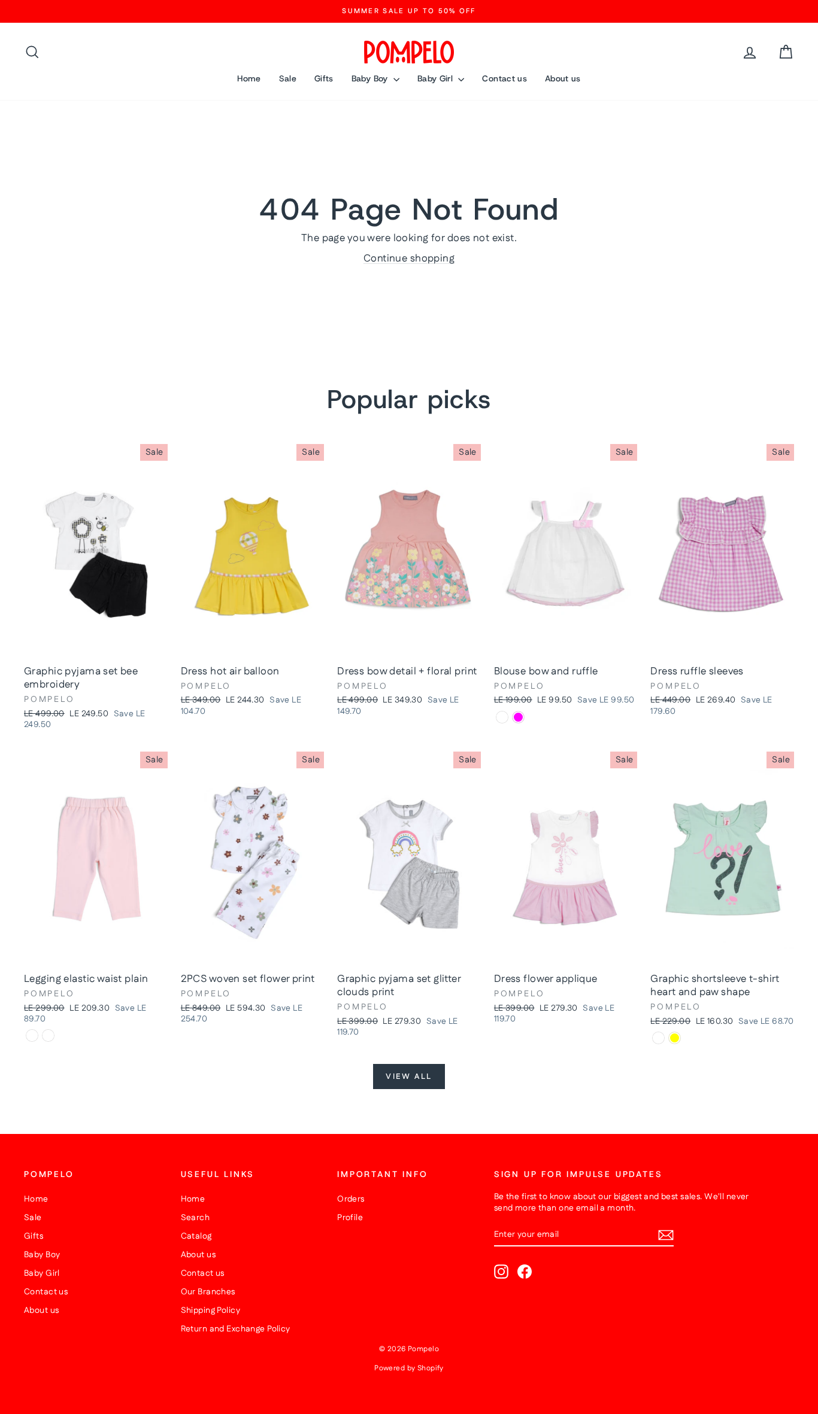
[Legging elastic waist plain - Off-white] (48, 1035)
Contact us (504, 78)
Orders (351, 1199)
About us (563, 78)
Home (248, 78)
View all (409, 1076)
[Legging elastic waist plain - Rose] (32, 1035)
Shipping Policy (210, 1310)
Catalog (196, 1236)
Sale (287, 78)
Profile (350, 1218)
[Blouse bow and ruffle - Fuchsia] (518, 717)
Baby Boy (371, 78)
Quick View (96, 646)
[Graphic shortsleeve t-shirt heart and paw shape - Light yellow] (674, 1038)
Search (195, 1218)
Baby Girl (436, 78)
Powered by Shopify (409, 1368)
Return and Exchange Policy (235, 1329)
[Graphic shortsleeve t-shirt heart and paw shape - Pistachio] (658, 1038)
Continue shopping (409, 258)
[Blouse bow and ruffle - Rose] (502, 717)
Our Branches (208, 1292)
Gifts (324, 78)
